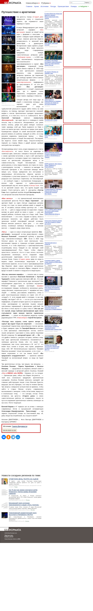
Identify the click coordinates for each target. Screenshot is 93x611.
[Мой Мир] (18, 437)
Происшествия (63, 6)
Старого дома (24, 259)
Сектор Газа (34, 185)
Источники (44, 6)
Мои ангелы (7, 198)
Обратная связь (9, 535)
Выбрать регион (9, 536)
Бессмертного (7, 151)
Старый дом (37, 17)
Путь (4, 232)
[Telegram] (13, 437)
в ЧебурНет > (84, 6)
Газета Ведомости (19, 426)
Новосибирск (22, 318)
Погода (53, 6)
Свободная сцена (23, 57)
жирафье (40, 286)
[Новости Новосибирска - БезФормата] (11, 2)
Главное (29, 6)
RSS (19, 539)
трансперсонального (24, 82)
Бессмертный (7, 120)
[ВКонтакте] (4, 437)
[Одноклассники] (8, 437)
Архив (36, 6)
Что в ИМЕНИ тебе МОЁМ (12, 373)
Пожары (74, 6)
